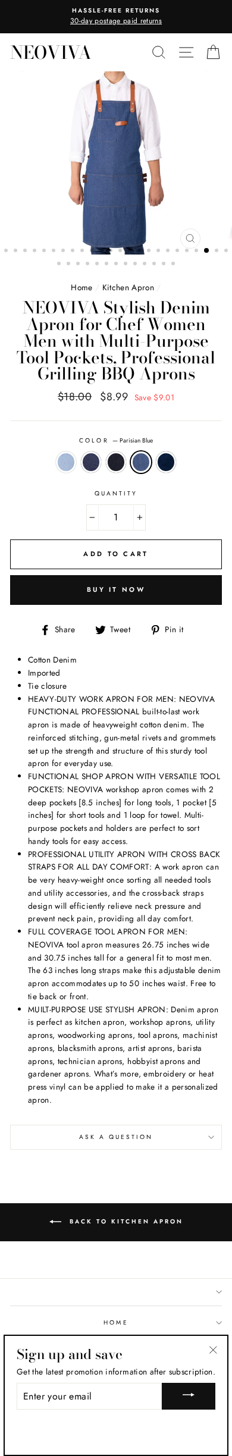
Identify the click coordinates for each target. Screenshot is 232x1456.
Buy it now (116, 589)
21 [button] (197, 252)
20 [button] (188, 252)
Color (115, 440)
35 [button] (155, 265)
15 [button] (140, 252)
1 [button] (7, 252)
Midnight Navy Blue (116, 462)
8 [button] (74, 252)
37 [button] (174, 265)
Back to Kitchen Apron (124, 1221)
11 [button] (102, 252)
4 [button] (36, 252)
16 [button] (150, 252)
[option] (116, 16)
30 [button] (108, 265)
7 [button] (64, 252)
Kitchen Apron (128, 287)
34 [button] (146, 265)
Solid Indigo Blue (166, 462)
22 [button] (207, 251)
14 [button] (131, 252)
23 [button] (218, 252)
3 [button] (26, 252)
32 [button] (127, 265)
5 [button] (45, 252)
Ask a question (116, 1136)
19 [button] (178, 252)
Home (81, 287)
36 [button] (165, 265)
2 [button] (17, 252)
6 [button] (55, 252)
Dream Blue (66, 462)
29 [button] (98, 265)
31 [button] (117, 265)
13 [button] (121, 252)
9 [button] (83, 252)
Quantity (116, 493)
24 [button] (227, 252)
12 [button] (112, 252)
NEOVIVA (51, 52)
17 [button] (159, 252)
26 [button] (70, 265)
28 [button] (89, 265)
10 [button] (93, 252)
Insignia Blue (91, 462)
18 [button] (169, 252)
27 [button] (79, 265)
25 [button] (60, 265)
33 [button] (136, 265)
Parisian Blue (141, 462)
